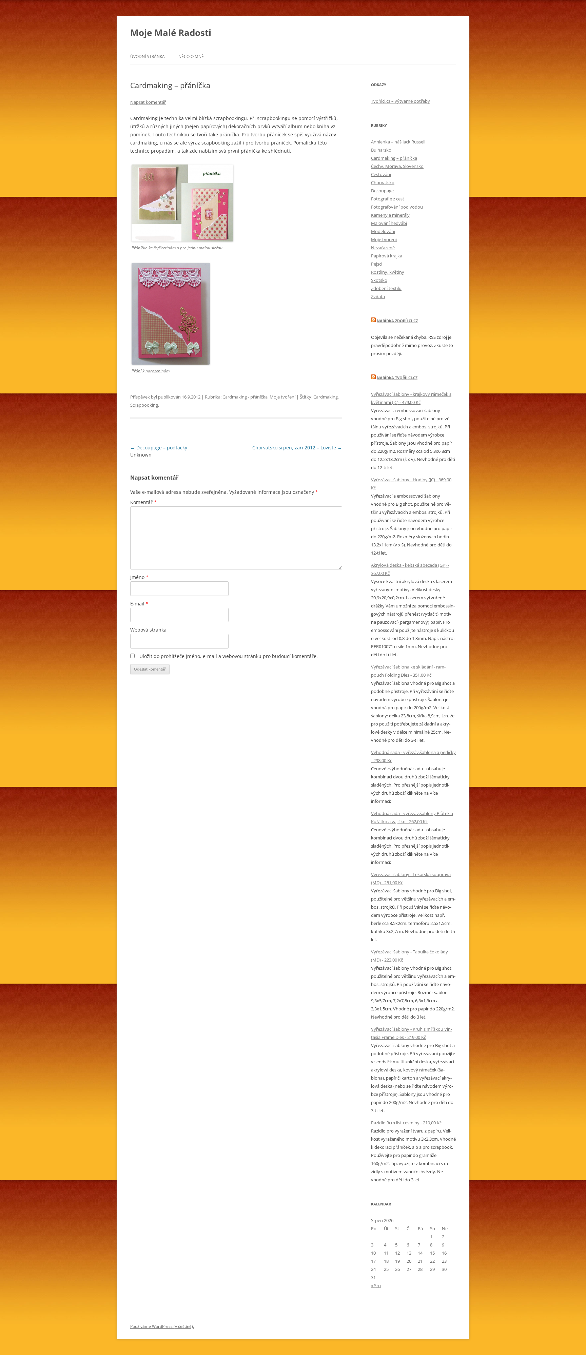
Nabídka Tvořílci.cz (397, 377)
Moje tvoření (282, 397)
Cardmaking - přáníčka (245, 397)
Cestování (381, 174)
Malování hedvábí (389, 223)
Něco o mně (191, 56)
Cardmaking (325, 397)
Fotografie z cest (387, 199)
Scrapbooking (144, 405)
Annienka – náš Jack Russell (398, 142)
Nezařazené (383, 248)
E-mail (139, 603)
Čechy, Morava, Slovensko (397, 166)
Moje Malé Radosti (170, 32)
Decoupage (382, 191)
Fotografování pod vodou (397, 207)
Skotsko (379, 280)
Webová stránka (148, 629)
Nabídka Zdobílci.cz (397, 320)
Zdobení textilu (386, 288)
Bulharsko (381, 150)
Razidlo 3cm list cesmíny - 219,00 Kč (406, 1123)
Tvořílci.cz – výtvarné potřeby (400, 101)
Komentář (143, 502)
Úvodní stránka (147, 56)
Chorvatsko (382, 182)
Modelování (383, 231)
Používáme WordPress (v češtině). (162, 1326)
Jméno (139, 577)
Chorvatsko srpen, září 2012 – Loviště (297, 447)
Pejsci (376, 264)
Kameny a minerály (390, 215)
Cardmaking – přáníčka (394, 158)
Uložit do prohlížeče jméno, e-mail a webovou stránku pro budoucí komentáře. (228, 656)
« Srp (376, 1285)
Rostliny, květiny (387, 272)
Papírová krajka (386, 256)
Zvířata (378, 296)
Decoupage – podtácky (158, 447)
